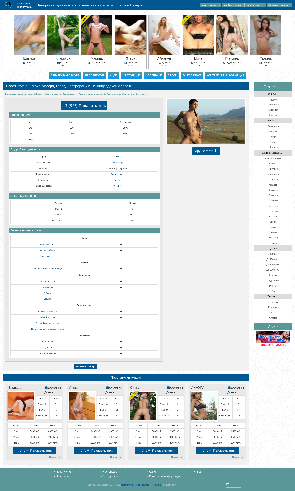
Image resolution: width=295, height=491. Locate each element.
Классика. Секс (47, 244)
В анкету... (54, 457)
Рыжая (273, 142)
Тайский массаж (47, 317)
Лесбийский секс (47, 250)
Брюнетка (273, 131)
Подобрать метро (233, 5)
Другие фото (204, 151)
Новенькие (154, 75)
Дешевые (273, 275)
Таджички (273, 222)
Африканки (273, 174)
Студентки (273, 302)
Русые (117, 180)
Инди (113, 75)
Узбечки (273, 232)
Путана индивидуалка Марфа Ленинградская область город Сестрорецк (113, 94)
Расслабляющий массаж (47, 323)
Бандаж (47, 299)
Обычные (273, 110)
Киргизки (273, 190)
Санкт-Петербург (210, 5)
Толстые (273, 115)
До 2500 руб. (273, 259)
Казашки (273, 185)
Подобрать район (255, 5)
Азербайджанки (273, 158)
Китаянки (273, 195)
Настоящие (131, 75)
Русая (273, 137)
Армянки (273, 169)
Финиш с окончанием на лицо (47, 269)
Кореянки (273, 200)
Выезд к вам (192, 75)
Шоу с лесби (47, 342)
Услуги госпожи (47, 281)
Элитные (273, 285)
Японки (273, 243)
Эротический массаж (47, 311)
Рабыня (47, 293)
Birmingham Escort (65, 75)
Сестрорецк (117, 163)
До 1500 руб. (273, 254)
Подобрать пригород (279, 5)
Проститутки (94, 75)
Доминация (47, 287)
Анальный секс (47, 256)
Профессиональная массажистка (47, 329)
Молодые (273, 307)
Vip (273, 291)
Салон (172, 75)
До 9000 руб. (273, 270)
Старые (273, 318)
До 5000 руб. (273, 264)
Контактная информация (225, 75)
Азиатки (273, 163)
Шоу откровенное (47, 353)
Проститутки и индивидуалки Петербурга (141, 485)
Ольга (134, 387)
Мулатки (273, 206)
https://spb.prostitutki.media (273, 345)
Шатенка (273, 147)
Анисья (74, 387)
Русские (117, 186)
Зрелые (273, 312)
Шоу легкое (47, 347)
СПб (117, 157)
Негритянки (273, 211)
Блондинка (273, 126)
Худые (273, 99)
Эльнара (15, 387)
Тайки (273, 227)
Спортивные (117, 174)
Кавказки (273, 179)
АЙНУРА (198, 387)
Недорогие (273, 280)
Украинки (273, 237)
